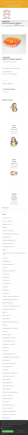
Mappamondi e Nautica (8, 309)
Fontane (4, 286)
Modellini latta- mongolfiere (9, 321)
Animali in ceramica (7, 230)
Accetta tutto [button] (7, 431)
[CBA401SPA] (14, 42)
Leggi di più (20, 424)
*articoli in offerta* (7, 221)
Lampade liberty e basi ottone (9, 299)
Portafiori (5, 347)
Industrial (5, 293)
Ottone (4, 331)
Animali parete (6, 237)
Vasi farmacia (6, 417)
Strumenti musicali (7, 395)
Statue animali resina (8, 376)
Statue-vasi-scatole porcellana (10, 392)
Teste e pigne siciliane (8, 405)
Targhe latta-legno (7, 398)
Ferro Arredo (5, 280)
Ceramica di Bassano (12, 74)
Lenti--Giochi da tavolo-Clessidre (10, 306)
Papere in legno (6, 334)
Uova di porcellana (7, 408)
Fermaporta (5, 277)
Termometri (5, 401)
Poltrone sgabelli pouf (8, 341)
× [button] (26, 421)
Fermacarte (5, 274)
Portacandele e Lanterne (8, 344)
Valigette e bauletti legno (8, 411)
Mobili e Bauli (6, 315)
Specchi (4, 369)
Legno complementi (7, 302)
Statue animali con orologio (9, 373)
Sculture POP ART (7, 366)
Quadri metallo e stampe (8, 363)
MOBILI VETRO (6, 318)
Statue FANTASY (6, 379)
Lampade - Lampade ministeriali (10, 296)
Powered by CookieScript (5, 433)
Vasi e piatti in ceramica (8, 414)
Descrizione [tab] (4, 80)
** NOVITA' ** (5, 218)
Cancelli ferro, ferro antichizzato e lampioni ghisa (14, 253)
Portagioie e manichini (8, 353)
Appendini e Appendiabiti (8, 240)
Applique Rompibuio (7, 243)
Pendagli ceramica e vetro (9, 337)
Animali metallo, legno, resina (9, 233)
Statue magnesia (7, 382)
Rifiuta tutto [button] (20, 431)
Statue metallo (6, 389)
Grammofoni (5, 290)
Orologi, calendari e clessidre (9, 328)
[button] (14, 428)
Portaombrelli (6, 360)
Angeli (4, 227)
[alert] (14, 427)
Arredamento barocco (8, 246)
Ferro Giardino (6, 283)
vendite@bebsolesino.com (16, 6)
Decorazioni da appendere (9, 270)
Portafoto (5, 350)
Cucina (4, 267)
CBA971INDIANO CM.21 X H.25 (14, 127)
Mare (4, 312)
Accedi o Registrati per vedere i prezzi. (9, 61)
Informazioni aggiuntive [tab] (7, 83)
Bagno (4, 249)
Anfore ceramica (6, 224)
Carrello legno (6, 261)
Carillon (4, 258)
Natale (4, 325)
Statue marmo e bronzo (8, 385)
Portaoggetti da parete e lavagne (10, 357)
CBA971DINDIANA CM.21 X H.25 (14, 161)
